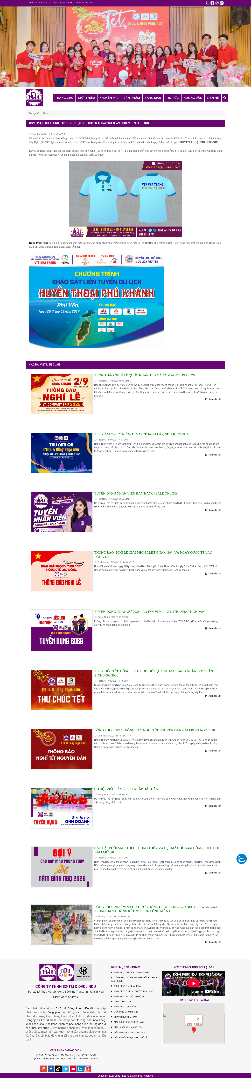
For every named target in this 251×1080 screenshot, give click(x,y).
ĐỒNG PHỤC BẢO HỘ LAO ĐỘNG (129, 996)
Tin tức (172, 98)
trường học (84, 1020)
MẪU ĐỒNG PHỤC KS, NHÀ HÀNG (129, 1022)
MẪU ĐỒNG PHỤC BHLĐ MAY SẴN (129, 1032)
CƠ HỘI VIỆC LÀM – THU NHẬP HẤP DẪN (126, 789)
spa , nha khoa (48, 1024)
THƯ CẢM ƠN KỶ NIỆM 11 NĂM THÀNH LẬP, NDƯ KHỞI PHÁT (142, 434)
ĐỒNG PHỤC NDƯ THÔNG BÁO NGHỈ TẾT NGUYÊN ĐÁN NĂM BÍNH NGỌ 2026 (154, 730)
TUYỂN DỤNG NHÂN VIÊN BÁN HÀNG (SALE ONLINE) (136, 493)
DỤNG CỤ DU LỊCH (122, 1001)
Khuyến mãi (109, 98)
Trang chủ (64, 98)
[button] (194, 1030)
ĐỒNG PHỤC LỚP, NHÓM (125, 1007)
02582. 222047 (90, 1058)
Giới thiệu (86, 98)
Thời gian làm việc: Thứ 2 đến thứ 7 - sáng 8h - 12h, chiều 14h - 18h (61, 2)
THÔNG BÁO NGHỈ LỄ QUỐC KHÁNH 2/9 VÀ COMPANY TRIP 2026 (144, 375)
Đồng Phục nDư (38, 242)
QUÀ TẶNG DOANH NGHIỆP (126, 1012)
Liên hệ (213, 98)
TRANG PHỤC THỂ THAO (125, 1017)
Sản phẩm (131, 98)
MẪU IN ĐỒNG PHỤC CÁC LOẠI (128, 1027)
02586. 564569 (88, 1055)
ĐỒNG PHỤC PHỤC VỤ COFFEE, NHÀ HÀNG (133, 991)
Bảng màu (153, 98)
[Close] (198, 1019)
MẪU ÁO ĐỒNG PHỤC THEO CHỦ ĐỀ (130, 1037)
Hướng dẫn (193, 98)
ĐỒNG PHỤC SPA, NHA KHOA (127, 986)
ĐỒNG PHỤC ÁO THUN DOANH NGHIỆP (132, 972)
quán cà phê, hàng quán (73, 1024)
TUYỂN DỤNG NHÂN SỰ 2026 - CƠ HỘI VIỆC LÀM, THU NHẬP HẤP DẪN (149, 611)
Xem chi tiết (214, 399)
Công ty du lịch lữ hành (41, 1020)
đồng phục (101, 242)
